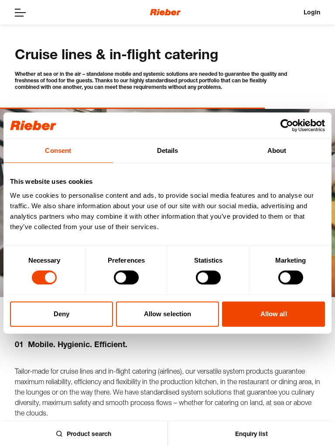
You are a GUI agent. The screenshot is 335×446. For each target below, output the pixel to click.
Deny (61, 314)
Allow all (273, 314)
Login (312, 12)
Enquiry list (251, 433)
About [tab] (277, 150)
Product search (89, 433)
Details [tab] (167, 150)
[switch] (126, 277)
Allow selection (167, 314)
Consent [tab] (58, 150)
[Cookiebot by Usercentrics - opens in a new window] (287, 125)
